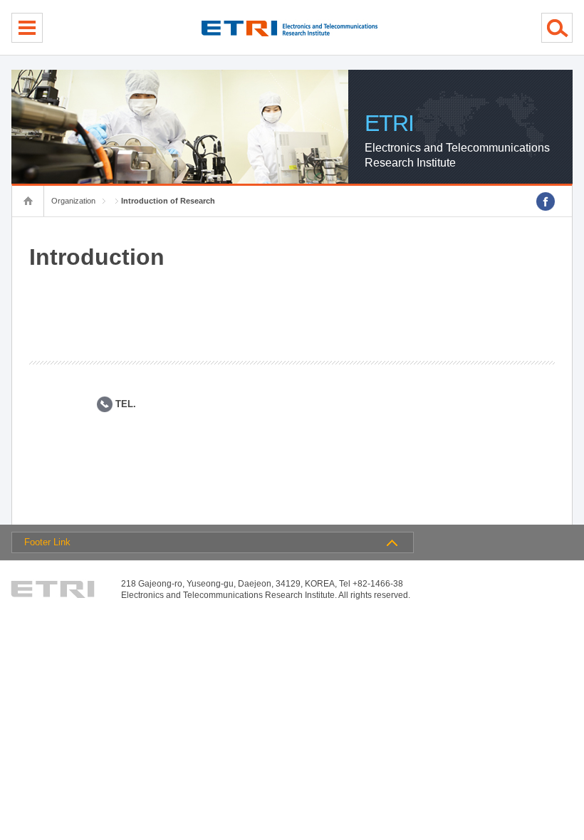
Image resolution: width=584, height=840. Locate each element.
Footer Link (47, 542)
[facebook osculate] (545, 201)
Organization (73, 200)
